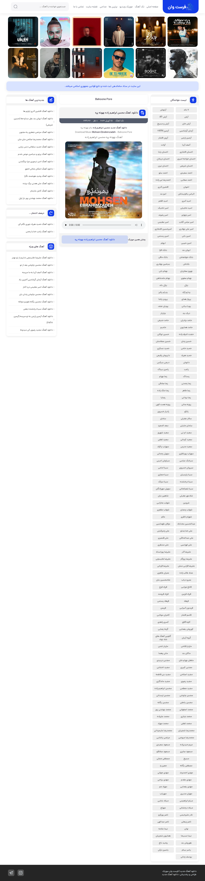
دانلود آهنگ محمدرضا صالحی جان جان (35, 139)
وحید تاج (163, 842)
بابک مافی (163, 257)
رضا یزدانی (186, 397)
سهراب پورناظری (186, 453)
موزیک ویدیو (126, 6)
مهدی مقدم (186, 779)
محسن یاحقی (186, 702)
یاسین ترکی (163, 850)
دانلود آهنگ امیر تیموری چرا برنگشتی (36, 161)
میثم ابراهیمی (186, 800)
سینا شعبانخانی (186, 488)
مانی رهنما (163, 653)
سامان (163, 418)
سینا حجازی (163, 474)
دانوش (186, 362)
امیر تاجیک (163, 208)
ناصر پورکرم (163, 814)
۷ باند (186, 109)
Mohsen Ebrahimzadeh (104, 132)
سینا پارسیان (186, 474)
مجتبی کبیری (186, 667)
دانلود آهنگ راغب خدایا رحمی (39, 231)
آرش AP (163, 116)
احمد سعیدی (186, 173)
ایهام (163, 243)
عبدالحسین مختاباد (186, 523)
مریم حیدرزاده (186, 744)
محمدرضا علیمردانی (163, 730)
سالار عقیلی (186, 418)
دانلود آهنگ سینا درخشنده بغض (38, 309)
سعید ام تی (186, 432)
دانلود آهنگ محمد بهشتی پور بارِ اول (36, 198)
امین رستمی (163, 236)
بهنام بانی (163, 271)
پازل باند (163, 285)
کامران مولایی (163, 615)
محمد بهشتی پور (163, 709)
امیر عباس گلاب (186, 222)
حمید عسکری (163, 348)
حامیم (163, 327)
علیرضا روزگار (186, 559)
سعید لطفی (163, 439)
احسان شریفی (186, 165)
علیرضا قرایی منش (186, 566)
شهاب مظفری (163, 509)
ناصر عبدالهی (163, 821)
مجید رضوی (186, 681)
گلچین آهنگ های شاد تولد (163, 638)
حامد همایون (186, 327)
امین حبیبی (186, 243)
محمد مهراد (163, 723)
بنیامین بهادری (163, 264)
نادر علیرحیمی (186, 814)
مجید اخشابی (163, 667)
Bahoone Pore (103, 99)
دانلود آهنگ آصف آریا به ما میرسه (37, 272)
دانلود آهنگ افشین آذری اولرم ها (38, 111)
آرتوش (163, 109)
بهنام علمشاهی (163, 278)
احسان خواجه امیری (186, 158)
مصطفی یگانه (186, 765)
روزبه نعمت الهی (163, 404)
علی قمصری (163, 538)
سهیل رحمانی (163, 453)
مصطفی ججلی (163, 758)
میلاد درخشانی (186, 807)
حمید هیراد (186, 355)
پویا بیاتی (186, 306)
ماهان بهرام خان (186, 660)
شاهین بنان (163, 495)
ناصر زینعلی (186, 821)
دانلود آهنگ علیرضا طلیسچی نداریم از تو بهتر (32, 257)
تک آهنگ (139, 6)
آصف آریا (186, 144)
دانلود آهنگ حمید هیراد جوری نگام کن (35, 224)
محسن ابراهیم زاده (101, 127)
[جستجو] (15, 6)
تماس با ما (78, 6)
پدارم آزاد (186, 292)
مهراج (163, 807)
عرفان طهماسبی (163, 523)
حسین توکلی (163, 334)
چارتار (163, 313)
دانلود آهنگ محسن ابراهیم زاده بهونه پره (116, 113)
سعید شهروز (163, 432)
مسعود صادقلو (163, 751)
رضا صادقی (163, 383)
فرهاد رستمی (163, 601)
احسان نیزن (163, 165)
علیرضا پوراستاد (163, 551)
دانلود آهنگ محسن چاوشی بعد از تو (36, 265)
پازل (186, 285)
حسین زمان (186, 341)
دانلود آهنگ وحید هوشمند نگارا (38, 176)
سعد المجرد (163, 425)
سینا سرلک (163, 481)
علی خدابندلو (186, 530)
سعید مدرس (186, 446)
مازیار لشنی (163, 646)
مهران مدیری (186, 793)
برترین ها (113, 6)
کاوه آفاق (186, 622)
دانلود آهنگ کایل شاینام (41, 190)
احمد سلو (163, 173)
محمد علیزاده (163, 716)
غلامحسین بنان (163, 580)
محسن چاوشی (186, 695)
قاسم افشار (186, 615)
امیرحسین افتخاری (163, 229)
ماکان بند (186, 653)
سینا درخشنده (186, 481)
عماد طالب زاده (186, 572)
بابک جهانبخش (186, 257)
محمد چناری (186, 716)
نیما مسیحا (186, 835)
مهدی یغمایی (186, 786)
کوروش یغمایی (186, 629)
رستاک (186, 376)
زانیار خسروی (163, 411)
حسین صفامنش (163, 341)
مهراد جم (163, 786)
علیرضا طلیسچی (163, 559)
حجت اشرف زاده (186, 334)
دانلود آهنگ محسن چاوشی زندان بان (36, 294)
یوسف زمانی (186, 856)
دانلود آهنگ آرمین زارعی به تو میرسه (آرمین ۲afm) (33, 319)
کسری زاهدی (163, 622)
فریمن (163, 608)
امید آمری (186, 201)
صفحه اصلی (152, 6)
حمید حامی (186, 348)
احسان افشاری (186, 152)
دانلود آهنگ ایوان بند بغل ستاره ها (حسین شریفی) (33, 121)
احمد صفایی (186, 180)
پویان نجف (163, 306)
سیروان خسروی (186, 467)
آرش (186, 116)
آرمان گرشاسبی (186, 130)
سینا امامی (163, 467)
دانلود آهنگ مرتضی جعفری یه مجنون (36, 132)
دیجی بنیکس (163, 362)
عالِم (163, 516)
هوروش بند (186, 842)
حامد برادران (186, 320)
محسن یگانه (163, 702)
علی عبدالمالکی (186, 538)
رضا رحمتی (186, 383)
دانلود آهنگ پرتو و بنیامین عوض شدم (35, 154)
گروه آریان (186, 637)
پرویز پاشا (163, 299)
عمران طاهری (163, 572)
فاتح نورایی (186, 587)
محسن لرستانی (163, 695)
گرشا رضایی (163, 629)
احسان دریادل (163, 158)
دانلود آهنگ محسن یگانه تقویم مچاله (35, 301)
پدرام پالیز (163, 292)
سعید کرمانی (186, 439)
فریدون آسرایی (186, 608)
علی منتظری (163, 544)
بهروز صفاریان (186, 271)
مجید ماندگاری (163, 681)
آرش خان (186, 123)
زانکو (186, 411)
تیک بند (186, 313)
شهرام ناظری (186, 516)
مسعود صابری (186, 751)
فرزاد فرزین (186, 594)
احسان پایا (163, 152)
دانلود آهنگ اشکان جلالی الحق (39, 168)
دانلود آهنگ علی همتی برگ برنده (38, 183)
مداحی (103, 6)
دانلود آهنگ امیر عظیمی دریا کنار (38, 287)
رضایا (163, 397)
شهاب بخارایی (163, 502)
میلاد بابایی (163, 800)
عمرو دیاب (186, 580)
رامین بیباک (163, 369)
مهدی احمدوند (186, 772)
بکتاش (186, 264)
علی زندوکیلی (163, 530)
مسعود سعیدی (163, 744)
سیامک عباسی (186, 460)
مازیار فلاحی (186, 646)
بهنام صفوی (186, 278)
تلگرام (11, 873)
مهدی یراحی (163, 779)
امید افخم (163, 201)
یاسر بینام (186, 850)
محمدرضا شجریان (186, 730)
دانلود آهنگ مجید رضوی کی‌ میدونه (36, 330)
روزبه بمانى (186, 404)
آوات (163, 144)
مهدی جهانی (163, 772)
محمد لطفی (186, 723)
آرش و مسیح (163, 123)
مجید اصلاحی (186, 674)
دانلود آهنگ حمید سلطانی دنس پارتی (35, 146)
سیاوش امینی (163, 460)
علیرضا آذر (186, 551)
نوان (186, 828)
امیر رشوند (163, 215)
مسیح (186, 758)
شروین (186, 502)
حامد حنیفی (163, 320)
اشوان (186, 187)
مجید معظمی (186, 688)
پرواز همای (186, 299)
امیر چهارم (186, 215)
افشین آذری (163, 187)
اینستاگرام (20, 873)
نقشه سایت (92, 6)
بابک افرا (163, 250)
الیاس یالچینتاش (186, 193)
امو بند (163, 193)
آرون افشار (163, 137)
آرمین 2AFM (163, 130)
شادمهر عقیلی (186, 495)
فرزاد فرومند (163, 594)
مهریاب (163, 793)
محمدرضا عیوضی (186, 737)
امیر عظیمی (163, 222)
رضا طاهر (186, 390)
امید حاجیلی (186, 208)
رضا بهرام (163, 376)
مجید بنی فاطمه (163, 674)
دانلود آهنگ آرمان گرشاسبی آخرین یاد (36, 279)
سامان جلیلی (186, 425)
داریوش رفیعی (163, 355)
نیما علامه (163, 828)
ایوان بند (186, 250)
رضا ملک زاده (163, 390)
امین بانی (186, 236)
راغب (186, 369)
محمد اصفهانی (186, 709)
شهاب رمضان (186, 509)
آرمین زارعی (186, 137)
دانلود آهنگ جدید (119, 127)
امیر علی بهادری (186, 229)
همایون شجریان (163, 835)
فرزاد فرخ (163, 587)
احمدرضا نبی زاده (163, 180)
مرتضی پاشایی (163, 737)
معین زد (163, 765)
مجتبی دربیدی (163, 660)
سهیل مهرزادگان (163, 488)
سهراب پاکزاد (163, 446)
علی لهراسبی (186, 544)
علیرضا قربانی (163, 566)
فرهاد (186, 601)
